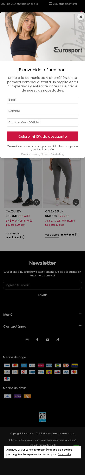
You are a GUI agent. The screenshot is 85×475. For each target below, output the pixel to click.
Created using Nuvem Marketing (42, 154)
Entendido (64, 454)
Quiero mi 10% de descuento (42, 136)
